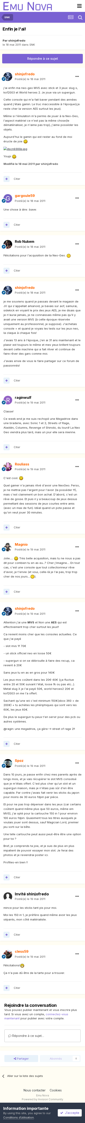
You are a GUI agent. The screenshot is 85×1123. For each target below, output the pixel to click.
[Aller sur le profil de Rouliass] (7, 466)
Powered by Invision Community (42, 1099)
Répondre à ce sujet (42, 58)
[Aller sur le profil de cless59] (7, 954)
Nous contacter (35, 1090)
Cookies (56, 1090)
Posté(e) (30, 79)
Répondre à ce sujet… (27, 1036)
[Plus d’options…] (77, 76)
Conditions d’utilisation (18, 1117)
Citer (17, 178)
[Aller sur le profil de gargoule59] (7, 198)
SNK (32, 44)
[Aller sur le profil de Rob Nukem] (7, 244)
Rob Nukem (24, 241)
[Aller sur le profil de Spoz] (7, 763)
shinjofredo (16, 40)
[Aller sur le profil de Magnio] (7, 547)
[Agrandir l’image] (25, 141)
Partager (22, 1058)
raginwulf (23, 397)
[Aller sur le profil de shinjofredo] (7, 76)
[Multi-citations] (6, 179)
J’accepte (71, 1113)
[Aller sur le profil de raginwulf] (7, 400)
